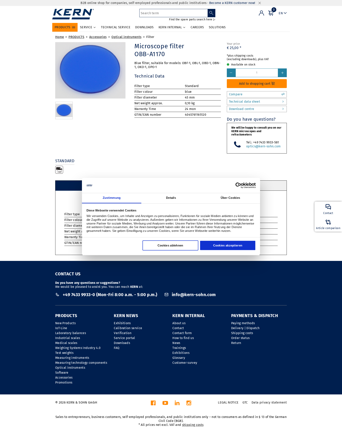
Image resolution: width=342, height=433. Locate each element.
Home (59, 37)
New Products (65, 323)
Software (61, 372)
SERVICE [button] (86, 27)
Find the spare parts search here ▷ (192, 19)
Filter (150, 37)
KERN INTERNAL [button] (170, 27)
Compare (235, 94)
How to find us (183, 338)
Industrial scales (67, 338)
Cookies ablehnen (170, 245)
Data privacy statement (269, 402)
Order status (240, 338)
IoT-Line (61, 328)
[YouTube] (165, 404)
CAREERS (197, 27)
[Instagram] (188, 404)
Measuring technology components (81, 363)
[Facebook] (153, 404)
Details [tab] (171, 198)
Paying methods (243, 323)
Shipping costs (242, 333)
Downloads (122, 343)
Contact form (182, 333)
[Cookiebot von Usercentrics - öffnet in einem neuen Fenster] (238, 185)
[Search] (211, 13)
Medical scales (66, 343)
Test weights (64, 353)
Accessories (98, 37)
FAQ (116, 348)
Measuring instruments (72, 358)
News (176, 343)
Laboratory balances (70, 333)
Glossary (178, 358)
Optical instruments (126, 37)
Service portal (124, 338)
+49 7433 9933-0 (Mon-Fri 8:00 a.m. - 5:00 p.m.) (110, 294)
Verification (122, 333)
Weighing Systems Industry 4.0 (78, 348)
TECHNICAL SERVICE (115, 27)
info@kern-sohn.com (193, 294)
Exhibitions (122, 323)
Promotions (63, 382)
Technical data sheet (244, 101)
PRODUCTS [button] (62, 27)
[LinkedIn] (177, 404)
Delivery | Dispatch (245, 328)
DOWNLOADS (144, 27)
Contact (178, 328)
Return (236, 343)
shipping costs (192, 425)
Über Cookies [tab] (230, 198)
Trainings (179, 348)
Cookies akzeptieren (227, 245)
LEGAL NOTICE (228, 402)
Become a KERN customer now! (232, 3)
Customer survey (184, 363)
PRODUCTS (76, 37)
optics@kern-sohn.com (263, 146)
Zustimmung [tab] (112, 198)
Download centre (241, 109)
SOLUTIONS (217, 27)
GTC (245, 402)
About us (178, 323)
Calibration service (128, 328)
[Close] (259, 3)
